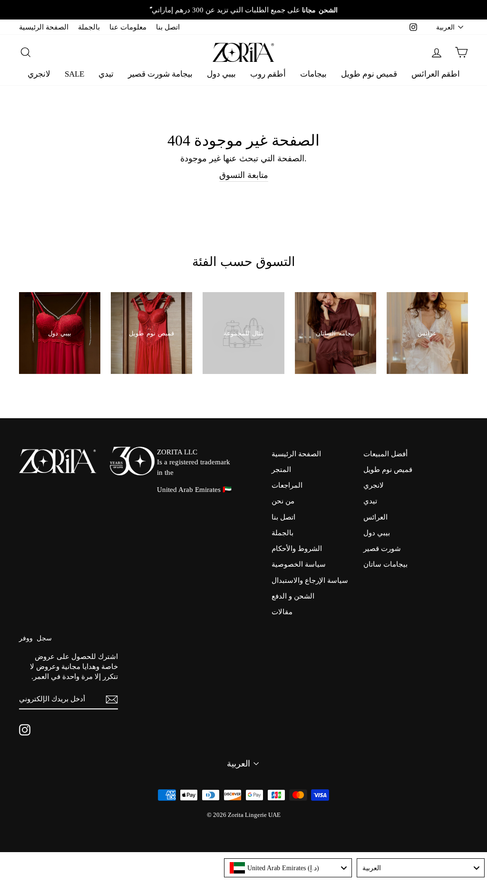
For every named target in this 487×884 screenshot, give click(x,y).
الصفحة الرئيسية (43, 27)
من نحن (283, 501)
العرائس (375, 517)
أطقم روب (268, 74)
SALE (74, 74)
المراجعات (287, 485)
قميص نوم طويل (369, 74)
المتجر (281, 469)
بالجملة (89, 27)
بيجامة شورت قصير (160, 74)
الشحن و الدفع (293, 596)
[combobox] (288, 867)
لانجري (39, 74)
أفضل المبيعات (385, 454)
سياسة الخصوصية (299, 564)
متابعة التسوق (243, 175)
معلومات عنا (127, 27)
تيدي (106, 74)
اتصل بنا (168, 27)
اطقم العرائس (435, 74)
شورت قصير (382, 548)
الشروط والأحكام (297, 548)
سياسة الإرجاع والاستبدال (310, 580)
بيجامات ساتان (385, 564)
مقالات (282, 612)
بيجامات (313, 74)
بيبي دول (221, 74)
